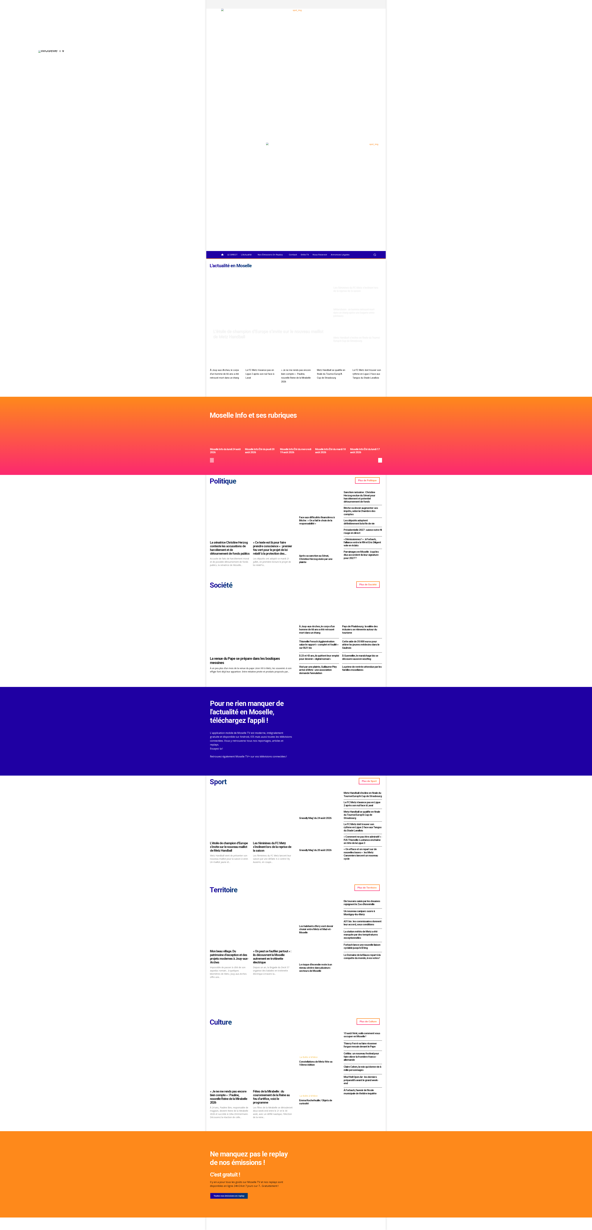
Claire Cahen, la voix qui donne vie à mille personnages (362, 1068)
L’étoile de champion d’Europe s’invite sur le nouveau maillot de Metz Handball (229, 846)
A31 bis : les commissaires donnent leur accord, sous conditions (362, 923)
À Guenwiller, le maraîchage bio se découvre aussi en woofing (360, 657)
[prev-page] (212, 460)
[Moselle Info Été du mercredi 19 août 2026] (296, 434)
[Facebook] (354, 4)
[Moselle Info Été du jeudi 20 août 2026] (261, 434)
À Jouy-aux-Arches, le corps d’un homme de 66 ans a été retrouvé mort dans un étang (224, 374)
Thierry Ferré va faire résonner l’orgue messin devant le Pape (360, 1045)
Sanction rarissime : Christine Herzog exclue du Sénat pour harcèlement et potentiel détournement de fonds (359, 497)
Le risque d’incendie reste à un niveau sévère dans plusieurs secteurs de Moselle (315, 967)
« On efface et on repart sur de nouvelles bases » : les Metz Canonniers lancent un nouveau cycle (361, 854)
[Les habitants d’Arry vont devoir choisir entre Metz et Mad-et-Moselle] (318, 911)
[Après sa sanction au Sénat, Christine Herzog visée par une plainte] (318, 540)
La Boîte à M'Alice (309, 1057)
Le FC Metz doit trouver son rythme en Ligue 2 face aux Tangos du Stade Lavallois (367, 374)
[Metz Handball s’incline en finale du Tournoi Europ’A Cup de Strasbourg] (356, 332)
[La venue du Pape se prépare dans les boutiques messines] (251, 625)
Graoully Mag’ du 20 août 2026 (315, 850)
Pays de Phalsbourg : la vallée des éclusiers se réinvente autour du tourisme (360, 629)
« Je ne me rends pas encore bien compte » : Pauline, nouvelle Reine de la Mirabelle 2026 (228, 1097)
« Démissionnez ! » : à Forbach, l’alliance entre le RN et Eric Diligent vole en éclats (362, 542)
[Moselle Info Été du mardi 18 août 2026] (331, 434)
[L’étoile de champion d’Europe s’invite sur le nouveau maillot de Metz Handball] (270, 307)
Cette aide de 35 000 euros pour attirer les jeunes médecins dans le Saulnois (360, 644)
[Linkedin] (375, 4)
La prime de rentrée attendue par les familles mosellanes (362, 668)
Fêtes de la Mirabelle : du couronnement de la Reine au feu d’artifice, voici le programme (271, 1097)
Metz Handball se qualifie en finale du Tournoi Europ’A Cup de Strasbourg (331, 374)
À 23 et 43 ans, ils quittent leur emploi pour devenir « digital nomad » (319, 657)
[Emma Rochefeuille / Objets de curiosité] (318, 1080)
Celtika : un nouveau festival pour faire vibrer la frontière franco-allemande (361, 1056)
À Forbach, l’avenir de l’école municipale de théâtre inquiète (360, 1092)
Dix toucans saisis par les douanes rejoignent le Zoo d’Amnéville (362, 903)
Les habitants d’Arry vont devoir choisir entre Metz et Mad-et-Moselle (316, 929)
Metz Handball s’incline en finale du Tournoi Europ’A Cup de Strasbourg (363, 794)
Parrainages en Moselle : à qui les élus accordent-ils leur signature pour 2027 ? (361, 555)
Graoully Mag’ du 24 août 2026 (315, 818)
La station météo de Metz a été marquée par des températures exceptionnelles (361, 934)
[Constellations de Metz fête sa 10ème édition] (318, 1042)
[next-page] (380, 460)
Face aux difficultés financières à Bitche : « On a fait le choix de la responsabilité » (317, 520)
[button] (374, 254)
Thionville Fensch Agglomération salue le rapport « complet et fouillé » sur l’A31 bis (318, 644)
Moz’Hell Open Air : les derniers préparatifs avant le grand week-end (361, 1080)
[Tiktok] (370, 4)
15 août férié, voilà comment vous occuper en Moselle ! (362, 1035)
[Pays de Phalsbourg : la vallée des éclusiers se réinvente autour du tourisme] (362, 609)
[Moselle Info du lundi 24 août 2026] (226, 434)
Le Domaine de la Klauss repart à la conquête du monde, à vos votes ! (362, 956)
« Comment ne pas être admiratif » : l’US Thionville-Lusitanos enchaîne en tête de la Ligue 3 (363, 840)
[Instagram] (360, 4)
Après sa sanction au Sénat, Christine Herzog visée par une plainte (315, 559)
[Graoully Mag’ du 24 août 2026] (318, 802)
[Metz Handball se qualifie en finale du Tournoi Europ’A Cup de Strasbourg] (331, 358)
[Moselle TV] (236, 149)
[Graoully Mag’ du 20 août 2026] (318, 835)
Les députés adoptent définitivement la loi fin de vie (359, 522)
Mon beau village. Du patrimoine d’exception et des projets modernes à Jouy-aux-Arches (229, 956)
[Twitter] (365, 4)
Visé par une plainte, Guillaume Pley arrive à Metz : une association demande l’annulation (318, 670)
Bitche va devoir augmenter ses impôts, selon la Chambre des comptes (361, 511)
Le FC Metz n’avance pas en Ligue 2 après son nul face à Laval (260, 374)
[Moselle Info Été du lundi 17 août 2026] (366, 434)
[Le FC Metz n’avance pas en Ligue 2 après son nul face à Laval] (260, 358)
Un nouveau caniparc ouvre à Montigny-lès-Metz (359, 913)
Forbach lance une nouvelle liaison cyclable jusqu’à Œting (362, 946)
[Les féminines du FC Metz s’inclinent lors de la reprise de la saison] (356, 282)
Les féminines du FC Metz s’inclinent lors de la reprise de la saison (272, 846)
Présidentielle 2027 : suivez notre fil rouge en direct (363, 531)
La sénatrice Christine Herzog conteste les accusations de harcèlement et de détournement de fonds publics (230, 548)
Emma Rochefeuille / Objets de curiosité (315, 1102)
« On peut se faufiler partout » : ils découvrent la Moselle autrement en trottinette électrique (272, 956)
